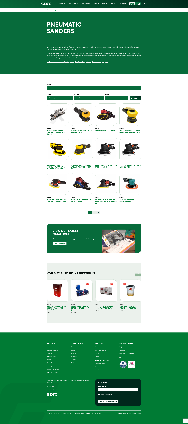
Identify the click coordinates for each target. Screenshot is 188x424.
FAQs (120, 347)
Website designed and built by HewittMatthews (129, 413)
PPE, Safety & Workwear (53, 369)
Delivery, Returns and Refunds (127, 353)
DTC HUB (97, 353)
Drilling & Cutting (51, 356)
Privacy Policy (89, 413)
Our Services (86, 4)
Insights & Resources (100, 4)
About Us (62, 4)
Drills (76, 62)
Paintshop (49, 366)
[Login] (146, 4)
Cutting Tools (69, 62)
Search (49, 84)
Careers (97, 356)
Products (123, 4)
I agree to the (106, 394)
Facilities (49, 359)
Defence (73, 359)
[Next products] (139, 275)
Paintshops (74, 363)
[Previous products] (136, 275)
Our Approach (99, 347)
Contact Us (122, 350)
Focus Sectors (73, 4)
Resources (98, 367)
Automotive (74, 356)
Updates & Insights (100, 363)
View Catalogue (59, 243)
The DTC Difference (100, 350)
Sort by (49, 94)
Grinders (82, 62)
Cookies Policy (97, 413)
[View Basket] (144, 3)
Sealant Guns (96, 62)
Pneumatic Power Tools (68, 10)
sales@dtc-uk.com (51, 390)
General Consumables (52, 363)
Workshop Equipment (56, 10)
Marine (73, 350)
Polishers (88, 62)
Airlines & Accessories (53, 350)
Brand (107, 94)
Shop (48, 10)
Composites (50, 353)
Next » (98, 212)
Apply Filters (135, 98)
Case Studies (98, 370)
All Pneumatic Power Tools (55, 62)
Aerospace (74, 353)
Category (77, 94)
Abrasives (49, 347)
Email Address (103, 386)
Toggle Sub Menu (65, 4)
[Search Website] (142, 3)
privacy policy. (109, 394)
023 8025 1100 (50, 386)
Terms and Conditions (80, 413)
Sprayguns (105, 62)
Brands (113, 4)
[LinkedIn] (120, 357)
